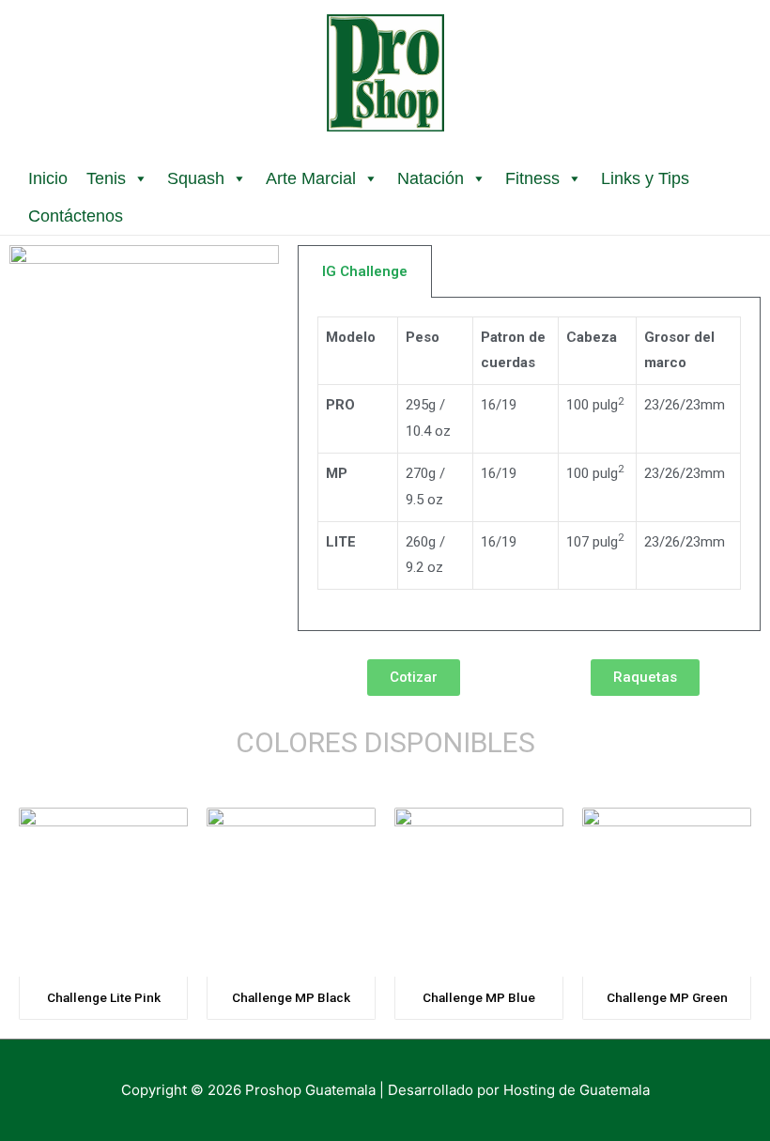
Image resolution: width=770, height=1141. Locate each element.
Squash (195, 178)
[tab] (365, 271)
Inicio (48, 178)
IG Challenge (365, 271)
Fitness (532, 178)
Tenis (106, 178)
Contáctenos (75, 216)
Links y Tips (645, 178)
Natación (430, 178)
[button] (413, 677)
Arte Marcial (311, 178)
